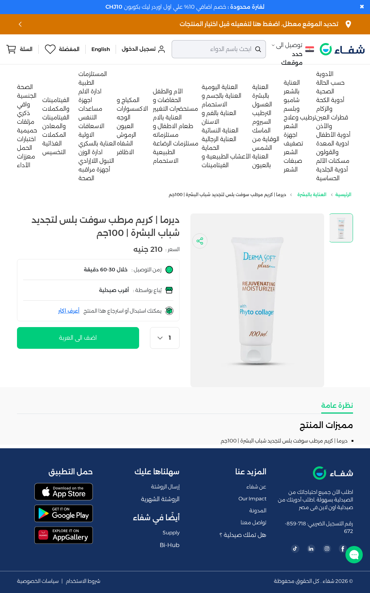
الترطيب (261, 113)
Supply (171, 532)
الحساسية (328, 178)
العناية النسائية (220, 130)
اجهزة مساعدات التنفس (90, 109)
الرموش (126, 134)
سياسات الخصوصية (38, 581)
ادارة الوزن (90, 152)
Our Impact (252, 498)
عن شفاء (256, 486)
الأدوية (325, 74)
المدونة (257, 510)
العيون (125, 126)
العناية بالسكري (97, 143)
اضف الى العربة (78, 337)
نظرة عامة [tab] (337, 406)
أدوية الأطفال (333, 134)
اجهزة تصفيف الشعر (293, 143)
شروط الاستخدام (83, 581)
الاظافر (125, 152)
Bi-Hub (170, 545)
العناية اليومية (220, 87)
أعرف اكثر (68, 311)
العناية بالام (167, 117)
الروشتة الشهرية (160, 499)
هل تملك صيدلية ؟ (243, 534)
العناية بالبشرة (311, 194)
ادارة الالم (90, 91)
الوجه (123, 117)
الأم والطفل (168, 91)
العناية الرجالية (219, 139)
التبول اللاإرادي (96, 160)
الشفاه (125, 143)
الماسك (261, 130)
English (100, 49)
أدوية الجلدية (332, 169)
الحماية (210, 147)
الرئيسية (343, 194)
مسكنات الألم (332, 160)
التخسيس (54, 152)
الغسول (262, 104)
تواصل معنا (253, 522)
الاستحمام (165, 160)
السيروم (261, 121)
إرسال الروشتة (165, 486)
